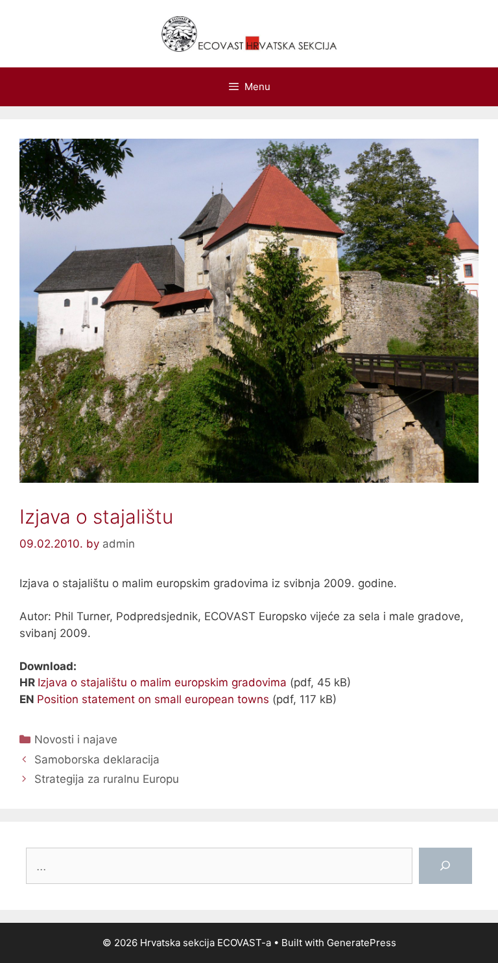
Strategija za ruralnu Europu (106, 778)
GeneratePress (361, 942)
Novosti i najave (75, 739)
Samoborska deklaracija (97, 759)
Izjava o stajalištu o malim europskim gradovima (162, 682)
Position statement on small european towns (153, 699)
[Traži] (445, 866)
